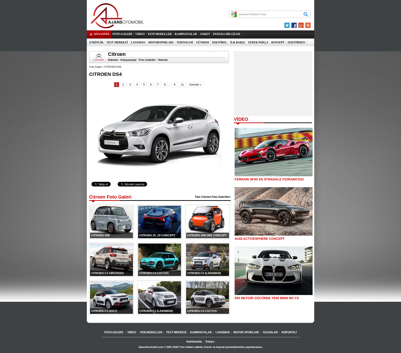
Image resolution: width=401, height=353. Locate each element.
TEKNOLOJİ (185, 42)
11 (182, 84)
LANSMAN (138, 42)
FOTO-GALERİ (122, 34)
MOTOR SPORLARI (246, 332)
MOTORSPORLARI (161, 42)
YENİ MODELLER (160, 34)
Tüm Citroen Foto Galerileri (212, 197)
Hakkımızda (194, 341)
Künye (210, 341)
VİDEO (140, 34)
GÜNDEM (202, 42)
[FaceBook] (294, 24)
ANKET (205, 34)
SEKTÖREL (219, 42)
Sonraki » (195, 84)
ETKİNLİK (96, 42)
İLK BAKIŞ (237, 42)
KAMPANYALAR (186, 34)
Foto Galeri (95, 66)
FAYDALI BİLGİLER (226, 34)
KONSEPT (278, 42)
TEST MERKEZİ (117, 42)
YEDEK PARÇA (258, 42)
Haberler (113, 59)
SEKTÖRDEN (296, 42)
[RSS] (306, 24)
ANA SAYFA (102, 34)
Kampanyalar (128, 59)
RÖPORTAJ (289, 332)
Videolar (163, 59)
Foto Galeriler (147, 59)
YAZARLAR (270, 332)
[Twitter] (287, 24)
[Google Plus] (300, 24)
